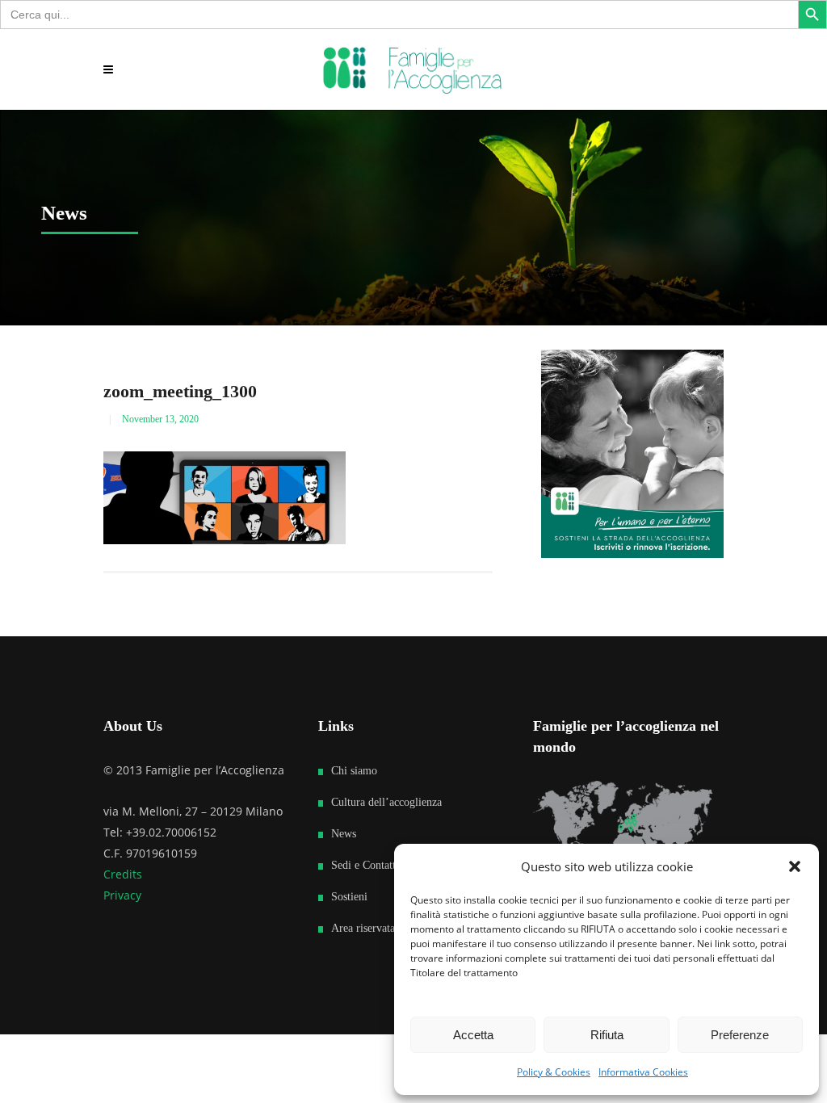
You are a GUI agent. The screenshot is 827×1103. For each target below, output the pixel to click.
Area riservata (363, 928)
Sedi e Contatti (365, 865)
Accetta (473, 1035)
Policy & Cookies (553, 1072)
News (343, 834)
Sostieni (349, 897)
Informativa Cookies (643, 1072)
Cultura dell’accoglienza (386, 802)
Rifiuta (606, 1035)
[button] (795, 866)
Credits (122, 874)
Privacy (122, 895)
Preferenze (740, 1035)
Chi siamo (354, 771)
